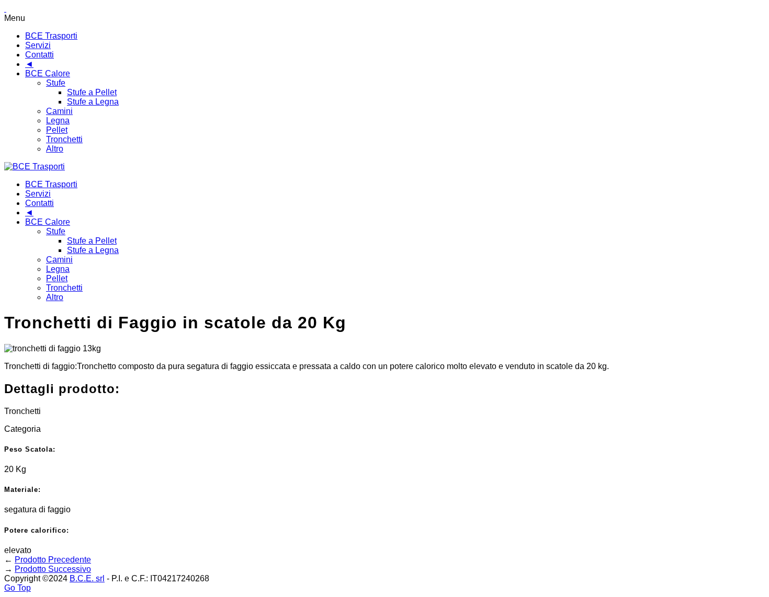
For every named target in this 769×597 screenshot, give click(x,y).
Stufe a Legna (93, 101)
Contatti (39, 54)
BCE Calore (47, 73)
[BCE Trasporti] (34, 166)
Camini (59, 111)
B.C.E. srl (87, 578)
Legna (58, 120)
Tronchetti (64, 139)
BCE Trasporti (51, 35)
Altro (54, 148)
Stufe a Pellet (92, 92)
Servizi (38, 45)
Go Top (17, 587)
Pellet (56, 129)
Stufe (55, 82)
